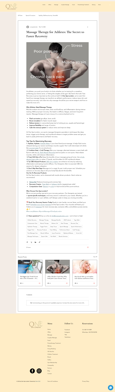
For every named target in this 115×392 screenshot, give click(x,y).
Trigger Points (43, 226)
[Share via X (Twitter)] (31, 242)
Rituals (49, 357)
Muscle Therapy (44, 223)
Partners (49, 368)
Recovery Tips (74, 223)
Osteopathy (50, 365)
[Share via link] (39, 242)
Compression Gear (32, 223)
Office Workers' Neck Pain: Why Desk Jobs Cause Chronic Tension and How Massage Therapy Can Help (57, 277)
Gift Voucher (50, 351)
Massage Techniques (32, 236)
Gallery (49, 359)
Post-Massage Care (32, 233)
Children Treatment (52, 354)
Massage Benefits (56, 220)
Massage (49, 335)
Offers (49, 332)
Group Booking (51, 348)
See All (95, 256)
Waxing (49, 346)
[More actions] (88, 27)
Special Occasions (30, 15)
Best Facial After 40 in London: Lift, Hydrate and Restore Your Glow (84, 277)
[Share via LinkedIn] (35, 242)
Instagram (67, 332)
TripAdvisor (68, 337)
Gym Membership (52, 362)
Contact (49, 373)
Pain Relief (53, 236)
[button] (110, 5)
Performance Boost (65, 230)
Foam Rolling (53, 230)
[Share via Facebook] (27, 242)
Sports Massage (64, 226)
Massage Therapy (44, 220)
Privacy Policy (85, 381)
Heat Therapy (64, 223)
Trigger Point (30, 230)
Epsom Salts (44, 236)
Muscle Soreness (63, 236)
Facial (48, 340)
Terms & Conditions (52, 381)
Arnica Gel (79, 233)
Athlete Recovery (31, 220)
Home (49, 329)
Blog (48, 371)
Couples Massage (52, 337)
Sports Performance (76, 226)
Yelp (66, 334)
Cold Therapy (76, 230)
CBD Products (67, 220)
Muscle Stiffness (44, 233)
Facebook (67, 329)
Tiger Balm (77, 220)
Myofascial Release (68, 233)
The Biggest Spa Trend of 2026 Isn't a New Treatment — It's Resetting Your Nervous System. (29, 277)
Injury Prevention (56, 233)
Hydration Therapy (32, 226)
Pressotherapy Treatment (54, 343)
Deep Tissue (53, 226)
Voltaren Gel (54, 223)
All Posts (20, 15)
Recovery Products (42, 230)
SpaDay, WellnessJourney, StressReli (48, 15)
